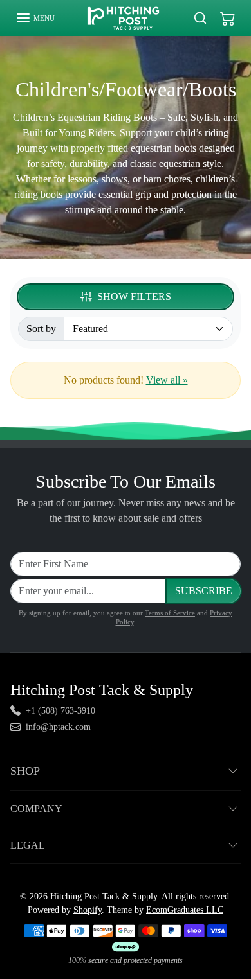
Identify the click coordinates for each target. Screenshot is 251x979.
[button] (35, 18)
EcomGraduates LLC (184, 910)
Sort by (41, 328)
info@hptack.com (58, 727)
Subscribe (203, 590)
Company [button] (36, 808)
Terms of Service (170, 613)
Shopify (87, 910)
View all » (167, 380)
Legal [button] (27, 845)
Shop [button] (25, 770)
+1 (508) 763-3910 (60, 711)
